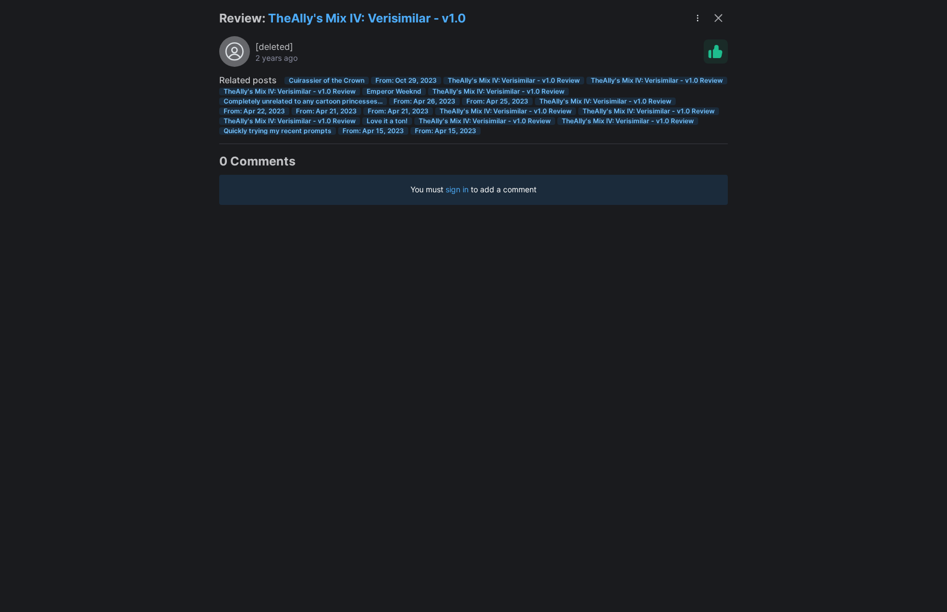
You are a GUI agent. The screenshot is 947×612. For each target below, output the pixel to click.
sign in (457, 189)
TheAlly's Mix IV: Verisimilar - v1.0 (367, 18)
